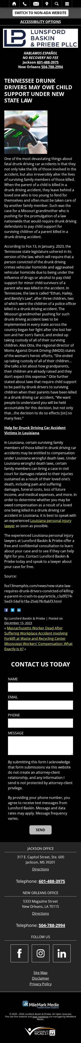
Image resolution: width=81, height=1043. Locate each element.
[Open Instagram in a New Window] (40, 953)
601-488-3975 (48, 62)
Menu (67, 3)
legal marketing (40, 1016)
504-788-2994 (52, 66)
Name (13, 679)
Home (14, 3)
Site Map (40, 972)
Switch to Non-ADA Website (40, 12)
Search (57, 3)
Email (36, 3)
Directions (40, 869)
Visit (46, 3)
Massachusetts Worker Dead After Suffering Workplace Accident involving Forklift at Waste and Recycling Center (36, 633)
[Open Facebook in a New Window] (19, 953)
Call (25, 3)
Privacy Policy (41, 984)
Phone (14, 715)
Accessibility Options (40, 21)
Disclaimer (40, 978)
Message (16, 733)
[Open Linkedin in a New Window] (62, 953)
